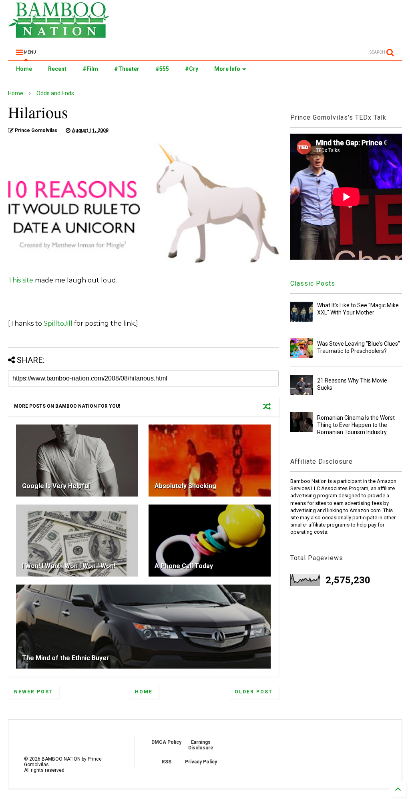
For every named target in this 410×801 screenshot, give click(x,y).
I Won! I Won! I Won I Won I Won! (68, 566)
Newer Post (33, 692)
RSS (166, 762)
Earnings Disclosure (200, 745)
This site (20, 280)
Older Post (254, 692)
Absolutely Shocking (185, 486)
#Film (90, 69)
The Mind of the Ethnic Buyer (65, 658)
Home (24, 69)
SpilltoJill (58, 323)
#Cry (191, 69)
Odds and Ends (55, 93)
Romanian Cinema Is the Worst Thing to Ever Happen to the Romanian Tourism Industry (356, 425)
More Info (227, 69)
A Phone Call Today (184, 566)
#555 (162, 69)
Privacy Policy (201, 762)
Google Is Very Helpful (56, 486)
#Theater (126, 69)
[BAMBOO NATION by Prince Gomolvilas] (58, 34)
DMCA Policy (166, 742)
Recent (57, 69)
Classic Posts (312, 283)
